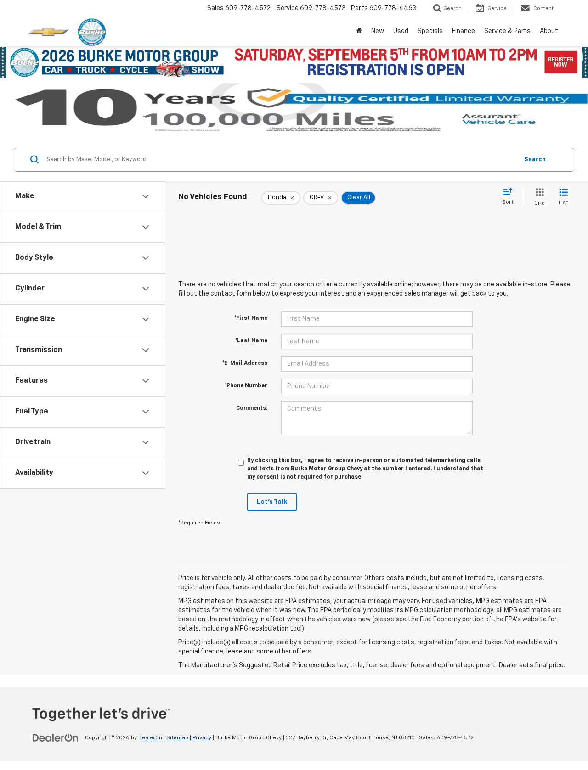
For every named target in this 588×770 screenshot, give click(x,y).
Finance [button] (463, 31)
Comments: (251, 408)
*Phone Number (246, 386)
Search (535, 159)
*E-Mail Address (244, 363)
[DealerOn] (55, 737)
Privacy (201, 738)
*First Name (250, 318)
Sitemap (177, 738)
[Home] (359, 31)
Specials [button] (430, 31)
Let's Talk (272, 502)
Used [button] (400, 31)
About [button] (549, 31)
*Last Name (251, 341)
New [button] (377, 31)
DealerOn (150, 738)
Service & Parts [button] (507, 31)
